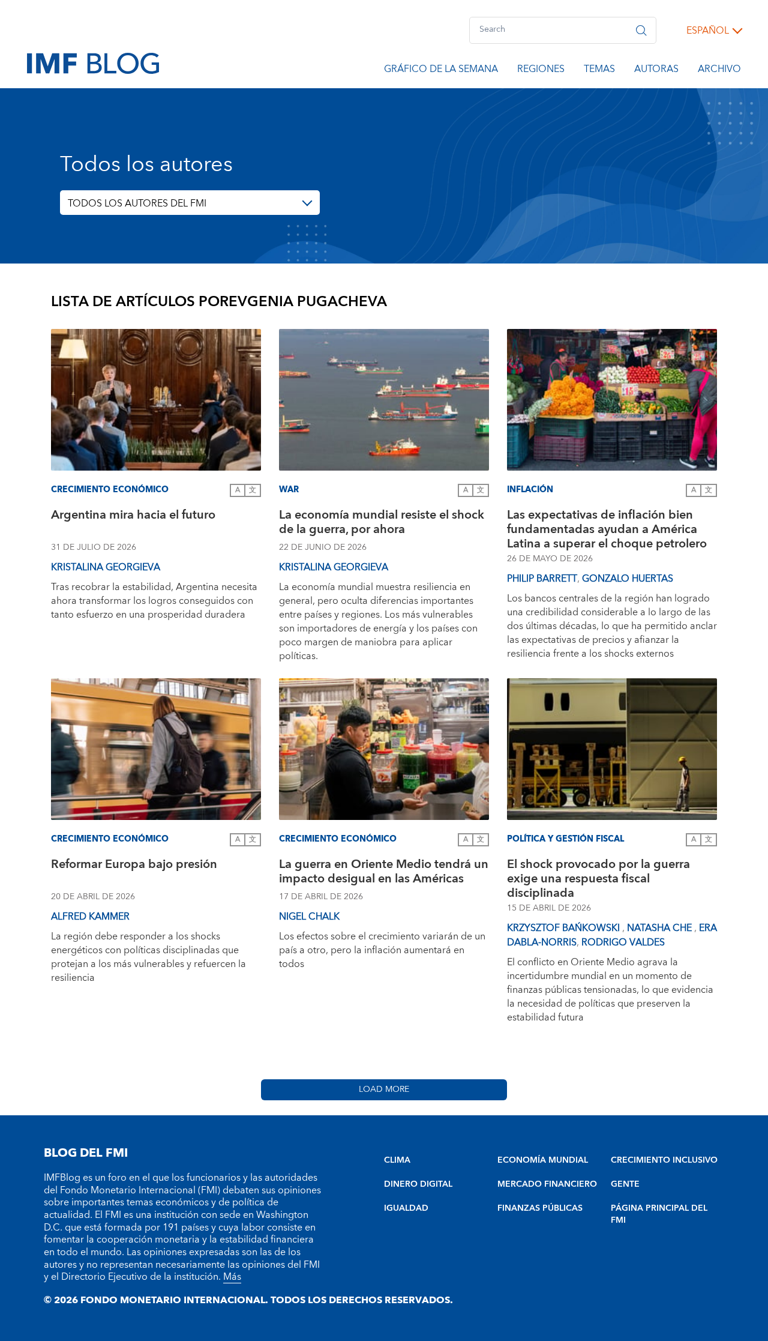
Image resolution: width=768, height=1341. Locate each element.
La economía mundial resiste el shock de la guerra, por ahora (381, 524)
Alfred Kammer (90, 916)
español (707, 30)
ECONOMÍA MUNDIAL (542, 1160)
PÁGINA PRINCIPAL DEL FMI (659, 1214)
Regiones (541, 70)
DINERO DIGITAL (418, 1184)
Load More (384, 1089)
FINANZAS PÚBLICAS (540, 1208)
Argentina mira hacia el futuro (133, 516)
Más (232, 1276)
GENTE (625, 1184)
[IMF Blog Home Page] (93, 62)
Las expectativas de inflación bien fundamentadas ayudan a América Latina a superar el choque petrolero (607, 529)
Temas (599, 70)
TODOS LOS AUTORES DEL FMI (137, 203)
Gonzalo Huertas (627, 578)
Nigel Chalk (309, 916)
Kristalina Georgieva (105, 567)
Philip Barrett (542, 578)
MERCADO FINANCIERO (547, 1184)
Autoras (656, 70)
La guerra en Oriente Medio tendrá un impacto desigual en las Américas (383, 873)
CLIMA (397, 1160)
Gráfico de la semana (441, 70)
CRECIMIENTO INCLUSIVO (664, 1160)
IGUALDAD (406, 1208)
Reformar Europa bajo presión (134, 866)
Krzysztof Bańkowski (564, 928)
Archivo (719, 70)
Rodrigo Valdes (623, 942)
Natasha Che (660, 928)
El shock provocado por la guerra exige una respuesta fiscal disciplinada (598, 878)
